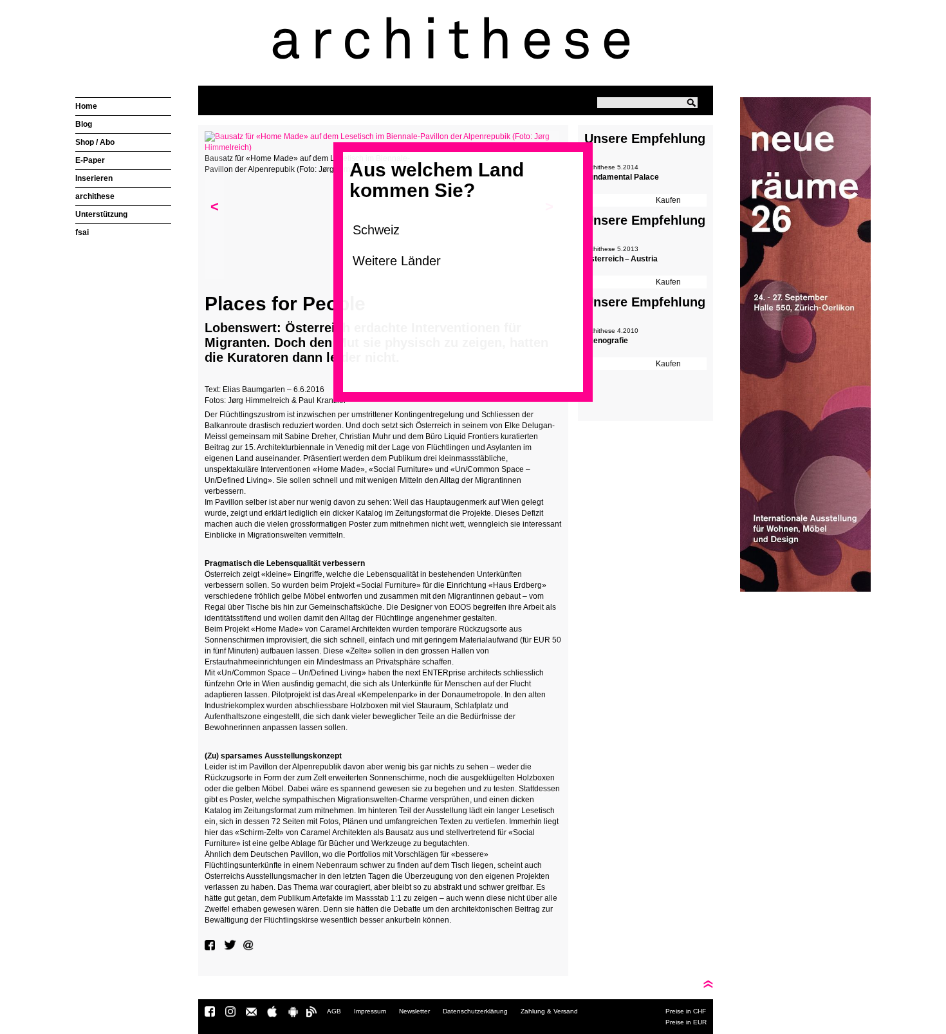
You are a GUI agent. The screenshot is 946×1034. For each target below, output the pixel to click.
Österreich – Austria (621, 258)
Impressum (370, 1011)
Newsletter (414, 1011)
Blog (83, 124)
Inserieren (94, 178)
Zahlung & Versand (549, 1011)
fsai (82, 232)
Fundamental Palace (621, 177)
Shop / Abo (95, 142)
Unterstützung (101, 214)
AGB (334, 1011)
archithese (95, 196)
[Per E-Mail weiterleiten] (249, 945)
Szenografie (606, 340)
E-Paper (90, 160)
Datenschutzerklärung (475, 1011)
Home (86, 106)
